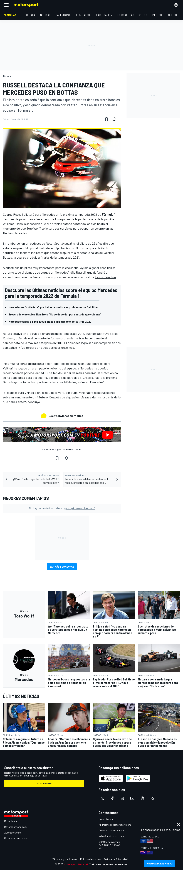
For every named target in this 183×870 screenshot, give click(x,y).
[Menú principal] (6, 5)
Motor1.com (10, 821)
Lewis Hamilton (105, 277)
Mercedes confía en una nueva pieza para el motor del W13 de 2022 (50, 321)
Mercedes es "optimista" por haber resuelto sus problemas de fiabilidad (53, 307)
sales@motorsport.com (112, 836)
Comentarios (106, 818)
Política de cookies (90, 859)
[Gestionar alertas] (66, 458)
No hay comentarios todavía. (62, 508)
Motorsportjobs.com (15, 826)
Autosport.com (12, 832)
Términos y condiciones (65, 859)
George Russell (13, 214)
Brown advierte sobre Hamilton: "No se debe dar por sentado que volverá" (55, 314)
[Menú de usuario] (175, 5)
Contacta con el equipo (111, 830)
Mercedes (48, 214)
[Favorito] (106, 119)
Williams (8, 224)
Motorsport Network (76, 864)
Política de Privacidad (116, 859)
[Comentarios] (115, 119)
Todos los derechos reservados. (108, 864)
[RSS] (152, 798)
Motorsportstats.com (16, 838)
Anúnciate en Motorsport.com (115, 824)
